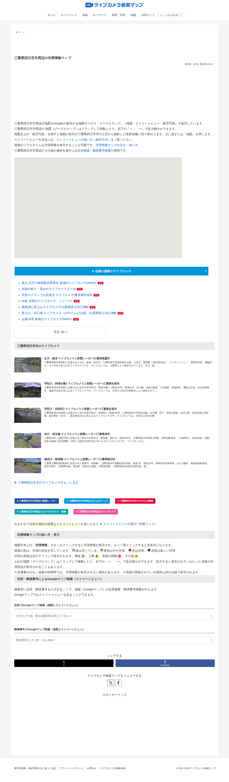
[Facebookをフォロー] (118, 682)
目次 (57, 331)
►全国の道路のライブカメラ (111, 271)
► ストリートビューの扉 (117, 524)
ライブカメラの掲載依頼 (113, 768)
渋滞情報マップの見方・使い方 (117, 145)
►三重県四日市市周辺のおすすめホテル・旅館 (41, 511)
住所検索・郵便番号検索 (94, 150)
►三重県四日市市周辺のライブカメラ (96, 511)
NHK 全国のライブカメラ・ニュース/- (47, 301)
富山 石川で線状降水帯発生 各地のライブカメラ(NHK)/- (59, 283)
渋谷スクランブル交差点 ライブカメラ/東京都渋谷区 (57, 295)
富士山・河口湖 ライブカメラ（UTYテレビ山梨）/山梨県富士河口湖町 (69, 313)
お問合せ (91, 768)
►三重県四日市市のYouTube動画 (135, 500)
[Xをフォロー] (110, 682)
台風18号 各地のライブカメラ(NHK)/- (47, 319)
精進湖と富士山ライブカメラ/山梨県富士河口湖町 (55, 307)
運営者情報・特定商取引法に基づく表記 (35, 768)
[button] (181, 15)
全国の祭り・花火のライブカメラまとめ (49, 289)
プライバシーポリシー (71, 768)
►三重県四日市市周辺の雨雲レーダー (37, 500)
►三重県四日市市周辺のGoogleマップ (87, 500)
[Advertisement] (114, 43)
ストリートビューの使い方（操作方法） (83, 139)
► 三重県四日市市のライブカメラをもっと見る (46, 482)
